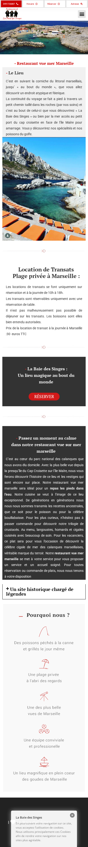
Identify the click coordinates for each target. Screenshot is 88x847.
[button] (82, 14)
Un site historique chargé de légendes (39, 591)
